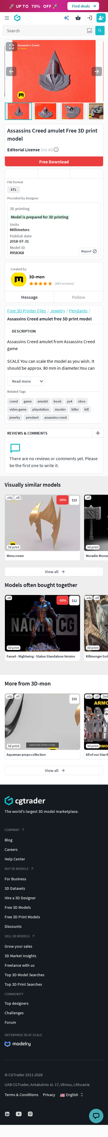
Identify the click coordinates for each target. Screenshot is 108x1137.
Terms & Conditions (21, 1094)
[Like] (21, 173)
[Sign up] (101, 17)
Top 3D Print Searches (23, 984)
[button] (89, 30)
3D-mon (37, 276)
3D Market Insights (20, 955)
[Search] (100, 30)
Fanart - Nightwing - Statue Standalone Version (41, 656)
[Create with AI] (66, 17)
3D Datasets (15, 888)
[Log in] (89, 17)
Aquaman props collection (26, 754)
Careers (11, 849)
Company (12, 830)
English (69, 1095)
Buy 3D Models (17, 868)
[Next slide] (97, 71)
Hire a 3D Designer (20, 897)
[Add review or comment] (98, 433)
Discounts (13, 926)
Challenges (14, 1012)
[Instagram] (30, 1114)
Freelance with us (20, 965)
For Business (15, 878)
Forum (10, 1022)
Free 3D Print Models (22, 916)
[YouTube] (19, 1114)
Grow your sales (18, 946)
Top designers (17, 1003)
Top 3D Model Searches (24, 974)
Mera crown (15, 556)
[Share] (86, 173)
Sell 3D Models (17, 936)
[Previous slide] (11, 71)
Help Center (15, 859)
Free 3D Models (18, 907)
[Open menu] (7, 17)
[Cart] (78, 17)
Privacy (49, 1094)
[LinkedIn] (7, 1114)
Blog (8, 840)
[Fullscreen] (11, 46)
